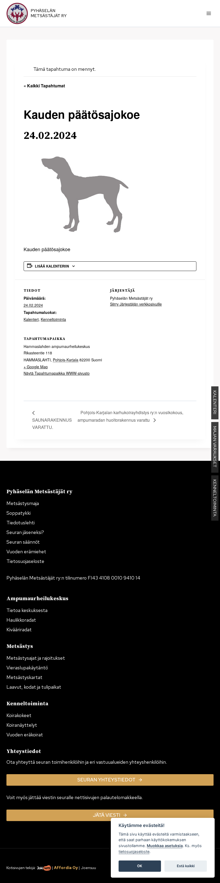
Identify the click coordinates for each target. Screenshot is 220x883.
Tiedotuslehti (20, 523)
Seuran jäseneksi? (25, 532)
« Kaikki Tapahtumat (44, 86)
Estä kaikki (186, 866)
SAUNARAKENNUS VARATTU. (52, 423)
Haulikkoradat (21, 620)
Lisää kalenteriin (52, 266)
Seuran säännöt (23, 542)
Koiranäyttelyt (21, 725)
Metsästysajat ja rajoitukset (35, 658)
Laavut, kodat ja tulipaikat (33, 687)
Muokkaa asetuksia (165, 845)
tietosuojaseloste (134, 851)
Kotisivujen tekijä (20, 867)
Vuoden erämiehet (26, 551)
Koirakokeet (18, 715)
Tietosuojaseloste (25, 561)
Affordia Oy (66, 867)
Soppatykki (18, 513)
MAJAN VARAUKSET (215, 447)
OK (139, 866)
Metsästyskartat (24, 677)
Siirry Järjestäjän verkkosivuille (136, 304)
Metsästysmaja (22, 503)
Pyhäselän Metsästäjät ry (49, 13)
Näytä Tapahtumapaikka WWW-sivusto (57, 373)
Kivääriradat (19, 629)
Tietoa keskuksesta (26, 610)
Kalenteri (31, 319)
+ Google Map (36, 366)
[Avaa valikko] (209, 13)
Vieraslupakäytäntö (27, 668)
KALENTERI (215, 403)
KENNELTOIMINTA (215, 498)
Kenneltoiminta (53, 319)
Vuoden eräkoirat (24, 735)
